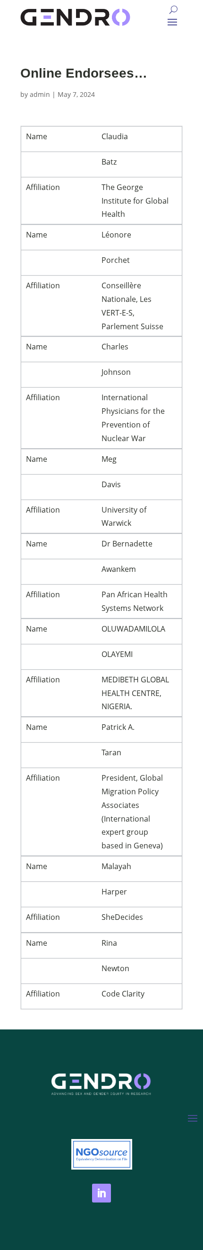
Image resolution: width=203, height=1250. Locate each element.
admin (40, 94)
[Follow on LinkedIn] (101, 1193)
